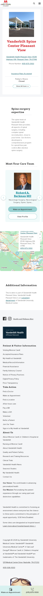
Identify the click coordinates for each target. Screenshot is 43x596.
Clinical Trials (8, 460)
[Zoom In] (40, 234)
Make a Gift (7, 412)
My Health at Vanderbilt (12, 358)
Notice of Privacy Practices (13, 375)
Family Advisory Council (12, 371)
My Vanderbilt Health (11, 473)
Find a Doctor (8, 391)
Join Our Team (8, 424)
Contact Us (7, 477)
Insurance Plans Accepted (21, 74)
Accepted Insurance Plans (13, 354)
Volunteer (7, 416)
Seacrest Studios (9, 469)
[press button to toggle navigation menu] (39, 3)
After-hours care (9, 404)
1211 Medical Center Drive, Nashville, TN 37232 (21, 562)
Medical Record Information (13, 362)
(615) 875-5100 (28, 64)
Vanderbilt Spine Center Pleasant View (28, 232)
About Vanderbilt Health (12, 448)
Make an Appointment (11, 395)
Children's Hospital (6, 3)
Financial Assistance (11, 366)
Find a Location (9, 400)
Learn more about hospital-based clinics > (19, 526)
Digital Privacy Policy (11, 379)
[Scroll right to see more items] (39, 197)
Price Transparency (10, 383)
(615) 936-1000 (9, 567)
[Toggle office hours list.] (21, 86)
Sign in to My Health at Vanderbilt (16, 428)
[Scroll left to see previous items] (3, 197)
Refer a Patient (9, 420)
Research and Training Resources (16, 456)
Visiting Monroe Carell (11, 350)
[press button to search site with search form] (34, 3)
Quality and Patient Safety (13, 452)
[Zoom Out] (40, 238)
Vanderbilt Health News (12, 464)
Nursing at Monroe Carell (12, 444)
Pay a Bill (6, 408)
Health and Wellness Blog (23, 319)
